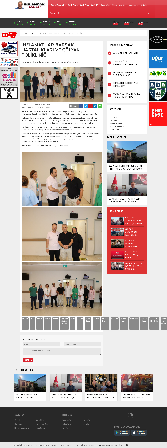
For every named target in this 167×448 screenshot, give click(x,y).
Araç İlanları (67, 420)
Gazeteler (143, 22)
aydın (73, 319)
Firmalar (65, 428)
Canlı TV (113, 114)
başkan (80, 319)
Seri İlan (87, 424)
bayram (96, 319)
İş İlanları (87, 420)
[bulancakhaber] (30, 5)
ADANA (25, 319)
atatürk (55, 319)
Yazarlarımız (114, 130)
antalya (47, 319)
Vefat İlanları (67, 424)
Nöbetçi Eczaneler (117, 127)
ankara (39, 319)
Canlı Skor (114, 117)
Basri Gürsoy (88, 320)
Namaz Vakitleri (116, 124)
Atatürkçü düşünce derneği (64, 321)
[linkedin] (95, 106)
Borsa (116, 22)
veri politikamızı (104, 445)
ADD (32, 319)
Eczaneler (129, 22)
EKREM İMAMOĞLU (154, 320)
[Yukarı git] (162, 443)
